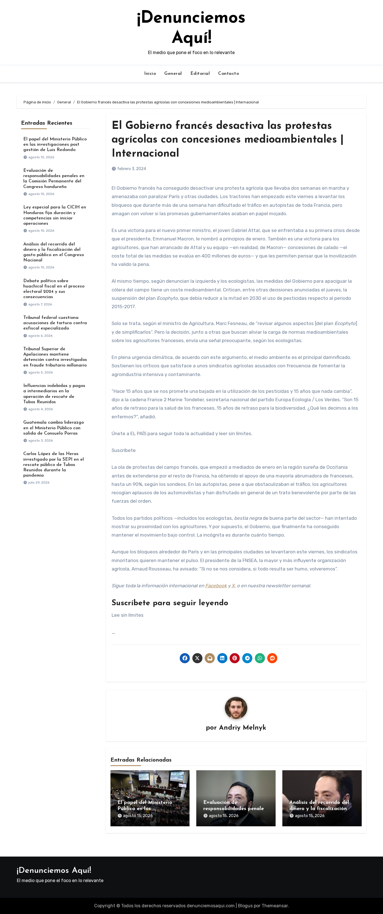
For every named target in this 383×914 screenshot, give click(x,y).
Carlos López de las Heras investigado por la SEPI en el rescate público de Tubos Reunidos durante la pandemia (53, 465)
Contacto (228, 73)
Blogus (245, 905)
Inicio (150, 73)
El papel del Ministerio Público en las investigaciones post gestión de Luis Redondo (55, 144)
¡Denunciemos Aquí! (54, 870)
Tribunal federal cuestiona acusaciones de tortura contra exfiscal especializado (55, 323)
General (173, 73)
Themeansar (275, 905)
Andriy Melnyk (242, 728)
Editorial (200, 73)
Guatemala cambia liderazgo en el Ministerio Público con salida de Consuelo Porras (53, 427)
